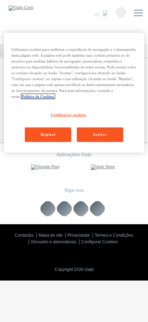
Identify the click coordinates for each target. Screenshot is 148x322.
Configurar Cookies (99, 241)
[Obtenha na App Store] (103, 167)
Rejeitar (48, 134)
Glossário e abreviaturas (53, 241)
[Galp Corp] (21, 8)
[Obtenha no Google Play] (45, 167)
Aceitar (100, 134)
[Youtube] (64, 208)
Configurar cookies (68, 115)
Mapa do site (51, 235)
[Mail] (97, 208)
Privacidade (78, 235)
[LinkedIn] (48, 208)
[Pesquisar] (121, 12)
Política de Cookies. (38, 96)
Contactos (24, 235)
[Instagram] (81, 208)
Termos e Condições (114, 235)
